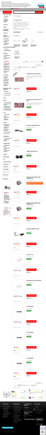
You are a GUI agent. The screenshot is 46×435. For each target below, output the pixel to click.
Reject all (41, 7)
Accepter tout (41, 5)
